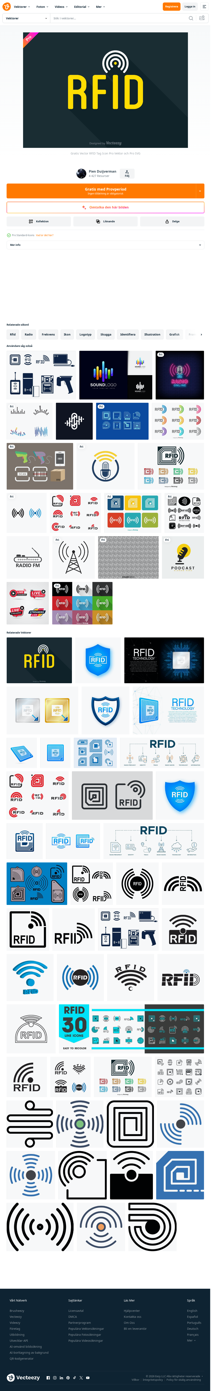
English (189, 1311)
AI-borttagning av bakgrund (28, 1352)
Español (189, 1317)
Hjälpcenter (131, 1311)
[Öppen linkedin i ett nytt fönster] (61, 1377)
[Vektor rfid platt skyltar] (82, 603)
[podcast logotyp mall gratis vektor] (183, 557)
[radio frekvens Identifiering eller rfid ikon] (91, 883)
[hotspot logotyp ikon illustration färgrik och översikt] (27, 513)
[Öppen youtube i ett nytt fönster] (87, 1377)
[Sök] (187, 18)
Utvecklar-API (18, 1341)
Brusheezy (16, 1311)
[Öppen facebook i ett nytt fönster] (48, 1377)
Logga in (187, 6)
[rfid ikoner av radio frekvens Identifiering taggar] (131, 1028)
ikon (67, 334)
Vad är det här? (44, 235)
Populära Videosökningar (85, 1341)
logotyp (85, 334)
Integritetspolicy (150, 1379)
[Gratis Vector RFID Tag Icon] (39, 660)
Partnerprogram (79, 1323)
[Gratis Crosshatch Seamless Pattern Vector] (128, 557)
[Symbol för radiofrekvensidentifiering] (95, 753)
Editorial (80, 7)
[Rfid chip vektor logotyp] (171, 466)
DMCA (72, 1317)
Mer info (15, 245)
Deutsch (190, 1329)
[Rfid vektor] (122, 421)
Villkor (132, 1379)
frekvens (48, 334)
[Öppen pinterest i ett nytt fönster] (68, 1377)
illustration (152, 334)
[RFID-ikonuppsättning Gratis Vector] (41, 375)
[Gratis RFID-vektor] (37, 883)
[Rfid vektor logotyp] (178, 421)
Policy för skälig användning (180, 1379)
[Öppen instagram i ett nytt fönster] (54, 1377)
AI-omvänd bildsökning (25, 1347)
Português (191, 1323)
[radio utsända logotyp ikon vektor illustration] (28, 557)
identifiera (127, 334)
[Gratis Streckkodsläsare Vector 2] (40, 466)
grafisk (174, 334)
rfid (13, 334)
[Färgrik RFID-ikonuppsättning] (132, 513)
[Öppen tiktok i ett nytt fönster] (74, 1377)
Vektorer (20, 7)
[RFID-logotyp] (75, 513)
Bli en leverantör (134, 1329)
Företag (14, 1329)
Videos (59, 7)
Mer (99, 7)
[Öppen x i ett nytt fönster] (81, 1377)
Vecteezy (15, 1317)
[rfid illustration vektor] (184, 513)
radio (29, 334)
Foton (40, 7)
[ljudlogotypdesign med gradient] (115, 375)
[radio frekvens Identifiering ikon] (183, 929)
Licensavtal (75, 1311)
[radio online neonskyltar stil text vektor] (180, 375)
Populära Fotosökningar (84, 1335)
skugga (106, 334)
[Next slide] (194, 334)
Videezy (14, 1323)
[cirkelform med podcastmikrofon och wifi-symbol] (105, 466)
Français (190, 1335)
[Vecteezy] (6, 6)
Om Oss (128, 1323)
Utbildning (16, 1335)
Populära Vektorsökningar (86, 1329)
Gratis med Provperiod (104, 191)
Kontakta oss (132, 1317)
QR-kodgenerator (21, 1358)
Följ (125, 176)
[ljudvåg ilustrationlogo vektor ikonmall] (30, 421)
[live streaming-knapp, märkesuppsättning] (28, 603)
